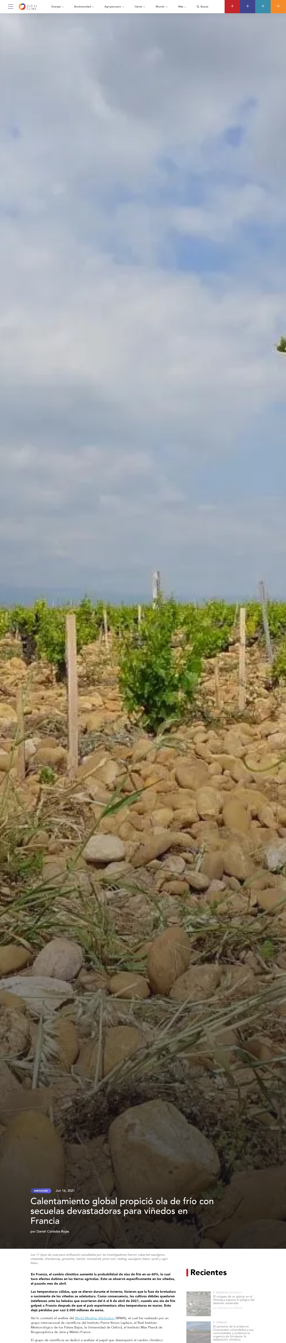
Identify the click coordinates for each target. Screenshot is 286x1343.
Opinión (221, 1313)
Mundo (160, 6)
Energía (56, 6)
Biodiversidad (82, 6)
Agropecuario (112, 6)
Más (180, 6)
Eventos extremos (229, 1283)
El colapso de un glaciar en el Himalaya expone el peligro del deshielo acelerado (234, 1290)
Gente (138, 6)
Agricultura (41, 1191)
